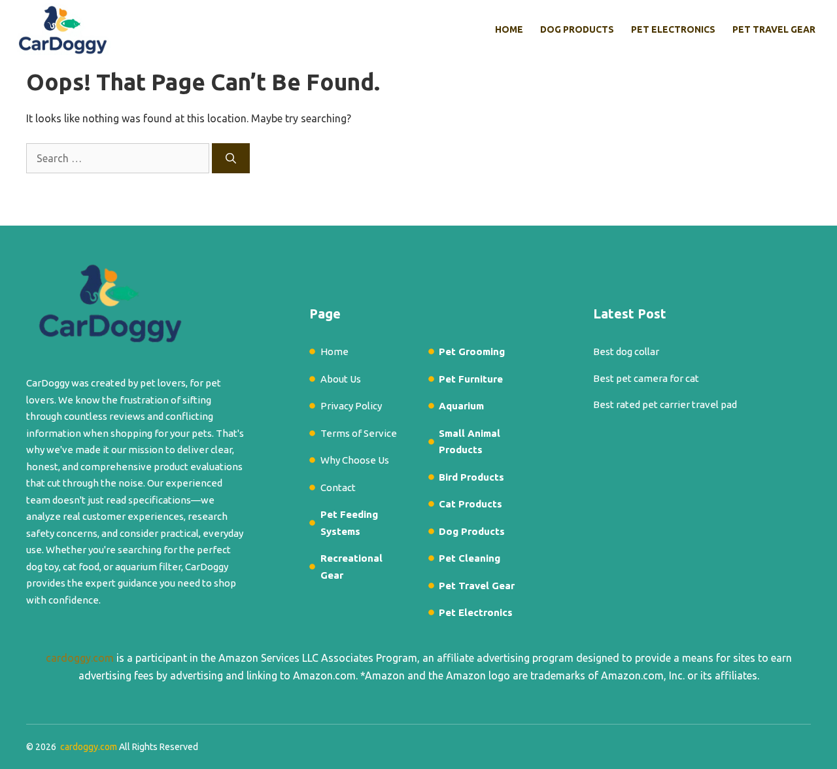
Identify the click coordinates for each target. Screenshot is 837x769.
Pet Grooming (472, 351)
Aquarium (461, 405)
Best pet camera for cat (646, 378)
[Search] (231, 158)
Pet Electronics (673, 29)
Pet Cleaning (469, 558)
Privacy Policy (351, 405)
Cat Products (470, 503)
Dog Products (577, 29)
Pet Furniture (471, 378)
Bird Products (471, 477)
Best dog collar (626, 351)
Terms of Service (358, 433)
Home (509, 29)
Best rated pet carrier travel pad (665, 404)
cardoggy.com (80, 658)
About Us (340, 378)
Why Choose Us (354, 460)
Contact (338, 487)
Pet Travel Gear (773, 29)
